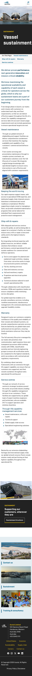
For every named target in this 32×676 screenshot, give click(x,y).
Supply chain (22, 645)
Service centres (7, 62)
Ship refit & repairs (8, 59)
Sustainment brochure (14, 520)
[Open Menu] (28, 3)
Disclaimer (21, 669)
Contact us (20, 649)
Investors (22, 641)
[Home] (6, 4)
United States (11, 641)
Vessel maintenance (21, 55)
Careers (11, 649)
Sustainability (10, 645)
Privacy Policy (12, 669)
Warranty (20, 59)
